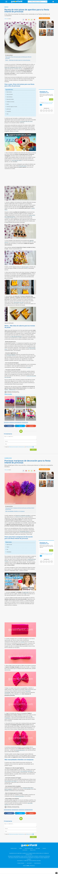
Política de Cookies (29, 446)
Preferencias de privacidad (13, 446)
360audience (32, 865)
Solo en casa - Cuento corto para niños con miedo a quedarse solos (42, 33)
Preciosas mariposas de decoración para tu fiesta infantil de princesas (9, 404)
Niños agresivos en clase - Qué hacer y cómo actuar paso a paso (42, 25)
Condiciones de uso (21, 446)
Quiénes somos (14, 848)
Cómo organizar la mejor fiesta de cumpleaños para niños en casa (9, 418)
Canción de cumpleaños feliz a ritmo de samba (31, 418)
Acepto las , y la (18, 446)
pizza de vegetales (11, 354)
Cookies (20, 848)
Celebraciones (8, 458)
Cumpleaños (8, 414)
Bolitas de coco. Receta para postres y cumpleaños (30, 405)
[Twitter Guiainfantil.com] (49, 110)
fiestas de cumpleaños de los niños (13, 67)
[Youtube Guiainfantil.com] (51, 110)
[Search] (46, 2)
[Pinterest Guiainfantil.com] (44, 110)
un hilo (22, 641)
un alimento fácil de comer (26, 121)
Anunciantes (25, 850)
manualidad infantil (24, 531)
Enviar (33, 449)
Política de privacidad (29, 848)
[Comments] (34, 19)
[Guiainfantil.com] (17, 2)
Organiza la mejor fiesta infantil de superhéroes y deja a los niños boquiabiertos (20, 417)
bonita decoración (20, 750)
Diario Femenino (37, 863)
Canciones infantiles (30, 415)
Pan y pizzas (12, 422)
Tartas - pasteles (25, 422)
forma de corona (23, 165)
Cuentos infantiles (15, 809)
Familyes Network (20, 863)
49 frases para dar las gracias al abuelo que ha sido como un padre (50, 33)
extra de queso (25, 267)
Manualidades (21, 809)
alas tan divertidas (19, 796)
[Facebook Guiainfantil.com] (41, 110)
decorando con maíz (19, 302)
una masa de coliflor (17, 160)
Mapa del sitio (32, 850)
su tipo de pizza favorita (16, 336)
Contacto (44, 848)
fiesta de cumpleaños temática (23, 515)
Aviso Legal (38, 848)
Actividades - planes (7, 809)
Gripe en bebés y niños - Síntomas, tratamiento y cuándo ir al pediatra (50, 25)
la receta (28, 367)
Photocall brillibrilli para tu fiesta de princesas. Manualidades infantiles (20, 404)
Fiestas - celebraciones (10, 389)
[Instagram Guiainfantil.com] (46, 110)
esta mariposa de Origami (11, 780)
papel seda (25, 592)
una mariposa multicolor (26, 771)
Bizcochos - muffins (18, 422)
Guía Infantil (29, 863)
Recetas (6, 7)
